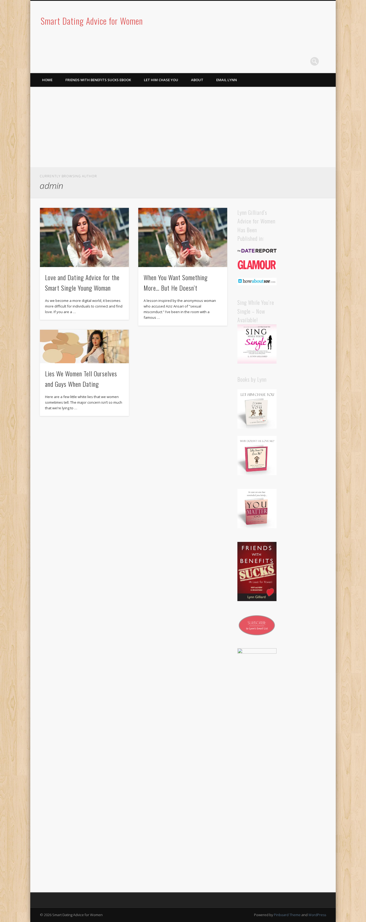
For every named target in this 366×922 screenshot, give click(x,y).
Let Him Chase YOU (161, 79)
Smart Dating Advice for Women (92, 20)
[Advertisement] (183, 126)
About (197, 79)
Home (47, 79)
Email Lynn (226, 79)
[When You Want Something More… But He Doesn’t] (182, 237)
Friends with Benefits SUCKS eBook (98, 79)
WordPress (317, 914)
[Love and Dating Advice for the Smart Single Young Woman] (84, 237)
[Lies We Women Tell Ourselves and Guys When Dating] (84, 346)
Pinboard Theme (287, 914)
